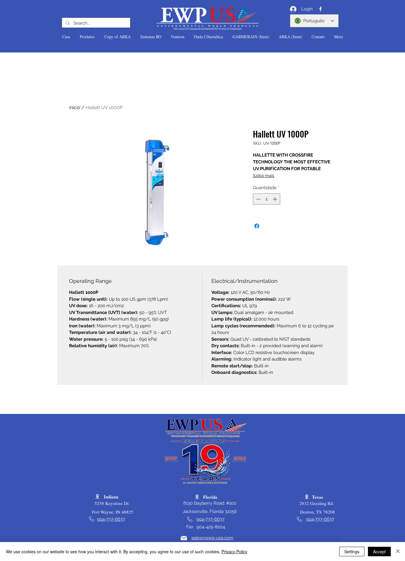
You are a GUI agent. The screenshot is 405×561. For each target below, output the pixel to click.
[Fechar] (397, 551)
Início (74, 107)
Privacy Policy (234, 551)
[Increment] (276, 199)
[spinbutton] (267, 199)
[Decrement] (258, 199)
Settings (351, 551)
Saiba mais (263, 175)
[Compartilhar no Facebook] (256, 226)
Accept (379, 551)
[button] (87, 37)
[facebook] (320, 9)
